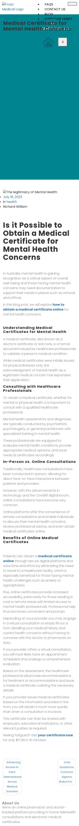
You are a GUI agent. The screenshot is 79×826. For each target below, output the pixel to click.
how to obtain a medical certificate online (33, 307)
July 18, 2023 (12, 197)
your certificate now (55, 735)
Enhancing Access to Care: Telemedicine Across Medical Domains (12, 776)
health (11, 201)
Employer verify (58, 19)
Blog (49, 14)
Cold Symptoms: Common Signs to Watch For (66, 772)
